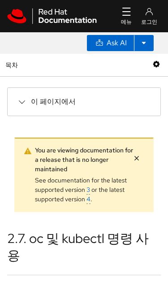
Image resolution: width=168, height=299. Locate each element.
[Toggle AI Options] (144, 43)
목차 (13, 65)
